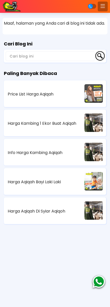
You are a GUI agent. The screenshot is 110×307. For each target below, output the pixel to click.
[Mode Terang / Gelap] (92, 6)
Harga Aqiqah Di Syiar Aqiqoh (36, 211)
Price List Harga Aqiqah (30, 94)
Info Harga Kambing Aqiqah (35, 153)
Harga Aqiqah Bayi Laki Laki (34, 182)
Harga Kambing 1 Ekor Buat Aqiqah (42, 123)
